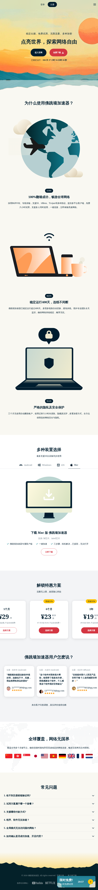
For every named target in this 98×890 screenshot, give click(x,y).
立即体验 (49, 455)
